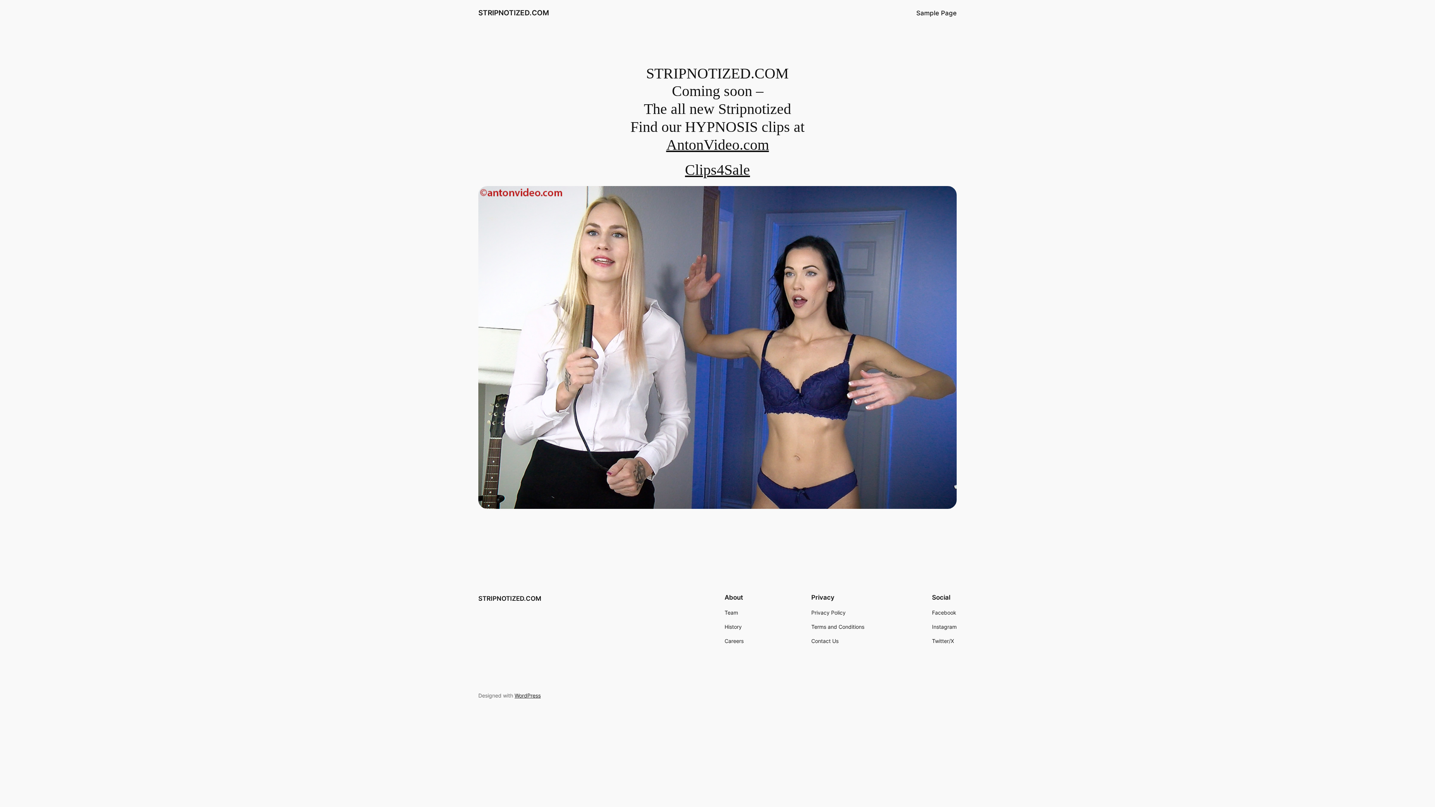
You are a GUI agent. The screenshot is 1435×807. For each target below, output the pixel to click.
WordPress (528, 695)
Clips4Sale (717, 169)
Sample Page (936, 13)
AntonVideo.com (717, 144)
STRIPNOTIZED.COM (513, 12)
